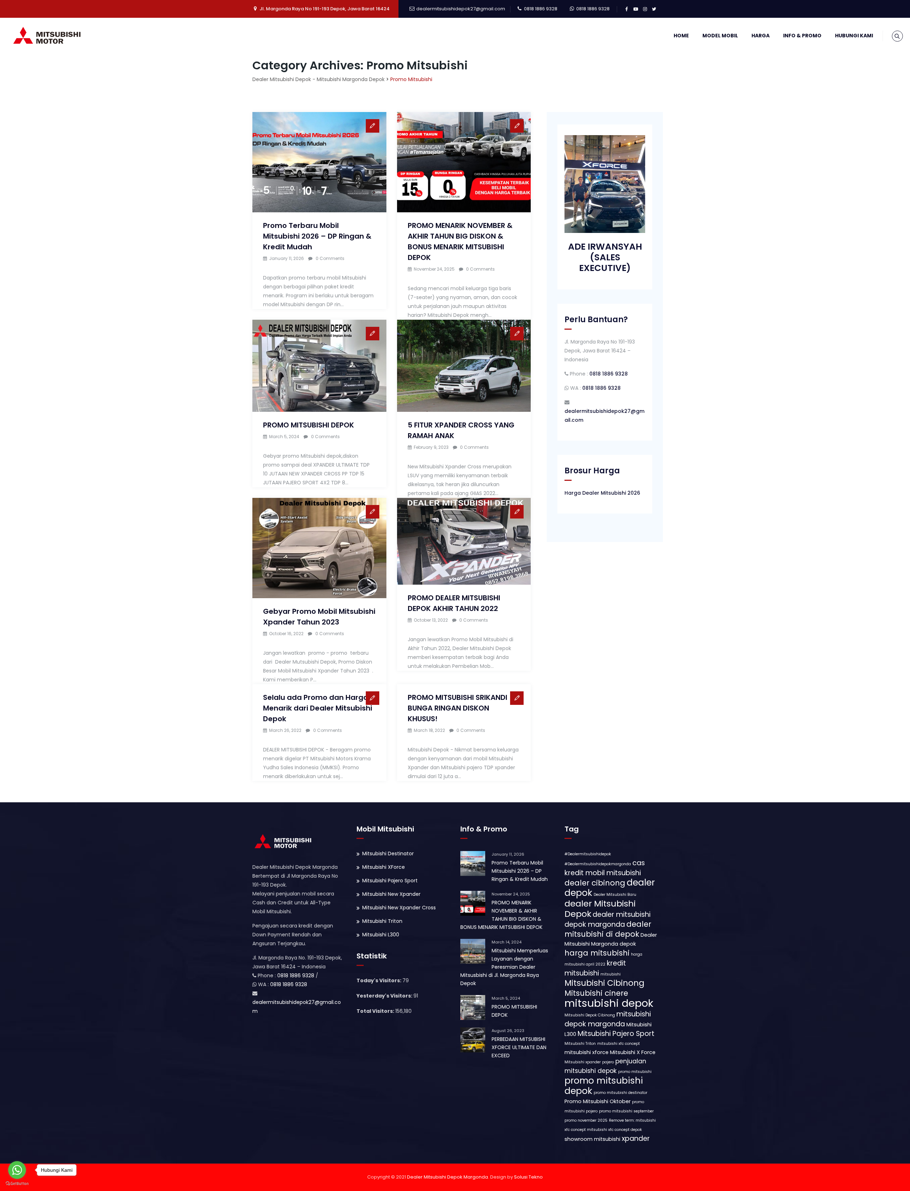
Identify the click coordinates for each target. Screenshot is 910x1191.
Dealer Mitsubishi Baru (615, 894)
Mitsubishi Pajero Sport (390, 880)
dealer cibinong (594, 883)
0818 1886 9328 (540, 8)
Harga (760, 35)
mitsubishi (610, 974)
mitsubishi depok (608, 1003)
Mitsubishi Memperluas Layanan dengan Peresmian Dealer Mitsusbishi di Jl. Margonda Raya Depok (504, 967)
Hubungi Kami (854, 35)
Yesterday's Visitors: (385, 995)
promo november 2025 (585, 1120)
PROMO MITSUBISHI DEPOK (308, 425)
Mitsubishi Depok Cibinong (589, 1015)
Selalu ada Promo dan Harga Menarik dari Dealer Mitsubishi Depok (317, 708)
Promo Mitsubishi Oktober (597, 1101)
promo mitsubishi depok (603, 1085)
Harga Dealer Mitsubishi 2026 (602, 492)
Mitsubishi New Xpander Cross (399, 907)
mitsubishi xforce (586, 1052)
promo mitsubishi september (626, 1111)
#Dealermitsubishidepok (587, 854)
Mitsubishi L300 (380, 934)
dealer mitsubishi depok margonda (607, 919)
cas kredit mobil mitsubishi (604, 868)
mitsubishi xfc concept (618, 1043)
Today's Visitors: (379, 980)
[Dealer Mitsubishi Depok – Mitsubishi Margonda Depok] (49, 35)
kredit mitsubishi (595, 968)
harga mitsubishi (597, 953)
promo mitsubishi (635, 1071)
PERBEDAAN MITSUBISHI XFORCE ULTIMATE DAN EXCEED (519, 1047)
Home (681, 35)
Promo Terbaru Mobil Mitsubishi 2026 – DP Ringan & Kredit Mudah (317, 236)
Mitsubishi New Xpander (391, 894)
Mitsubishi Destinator (388, 853)
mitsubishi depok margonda (607, 1019)
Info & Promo (802, 35)
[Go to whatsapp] (17, 1170)
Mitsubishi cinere (596, 993)
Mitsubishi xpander (582, 1062)
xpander (636, 1138)
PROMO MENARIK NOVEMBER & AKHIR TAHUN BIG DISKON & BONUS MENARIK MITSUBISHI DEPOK (501, 915)
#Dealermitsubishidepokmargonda (597, 864)
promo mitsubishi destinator (620, 1092)
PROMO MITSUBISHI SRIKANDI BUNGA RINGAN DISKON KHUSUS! (457, 708)
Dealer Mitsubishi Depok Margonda (447, 1177)
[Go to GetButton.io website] (17, 1183)
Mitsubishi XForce (383, 867)
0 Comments (330, 258)
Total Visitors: (376, 1011)
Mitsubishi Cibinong (604, 983)
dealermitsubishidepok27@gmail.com (460, 8)
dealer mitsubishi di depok (607, 929)
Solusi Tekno (528, 1177)
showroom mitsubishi (592, 1139)
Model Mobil (720, 35)
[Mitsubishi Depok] (284, 841)
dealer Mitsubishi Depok (600, 909)
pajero (608, 1062)
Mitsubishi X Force (632, 1052)
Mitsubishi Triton (382, 921)
